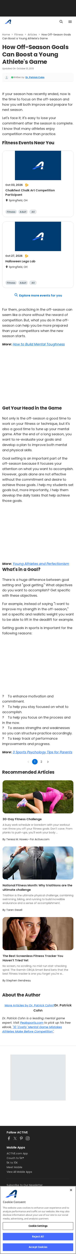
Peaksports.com (31, 1023)
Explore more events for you (40, 295)
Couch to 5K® (15, 1158)
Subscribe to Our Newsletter (25, 1185)
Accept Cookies (38, 1247)
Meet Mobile (14, 1167)
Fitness (18, 34)
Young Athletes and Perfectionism (41, 563)
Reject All (38, 1236)
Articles (32, 34)
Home (6, 34)
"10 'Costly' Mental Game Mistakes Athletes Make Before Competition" (32, 1029)
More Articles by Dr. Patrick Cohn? (29, 1005)
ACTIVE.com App (17, 1153)
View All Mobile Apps (19, 1172)
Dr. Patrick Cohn (34, 77)
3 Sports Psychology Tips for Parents (42, 752)
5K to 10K (12, 1162)
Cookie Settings (38, 1226)
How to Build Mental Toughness (39, 344)
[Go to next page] (48, 761)
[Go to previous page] (28, 761)
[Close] (71, 1190)
